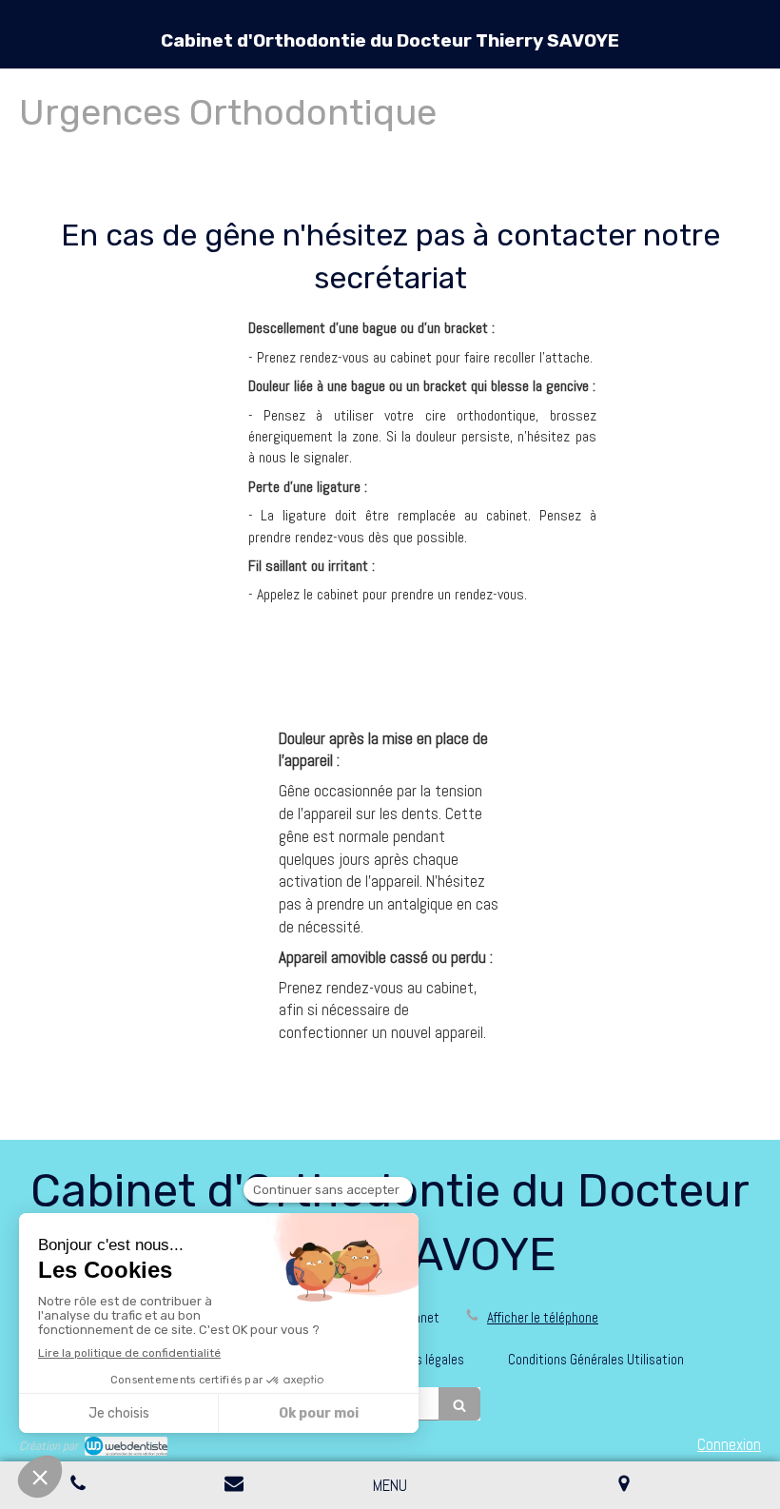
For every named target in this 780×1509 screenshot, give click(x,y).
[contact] (234, 1485)
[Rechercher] (459, 1404)
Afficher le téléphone (542, 1317)
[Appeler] (78, 1485)
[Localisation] (624, 1485)
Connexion (729, 1444)
